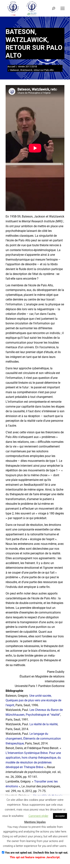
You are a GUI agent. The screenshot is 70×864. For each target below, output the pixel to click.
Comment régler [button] (38, 816)
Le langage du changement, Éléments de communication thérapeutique (33, 738)
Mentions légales (35, 822)
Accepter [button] (60, 816)
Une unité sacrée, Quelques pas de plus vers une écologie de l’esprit (33, 700)
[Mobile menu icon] (62, 8)
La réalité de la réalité (43, 724)
